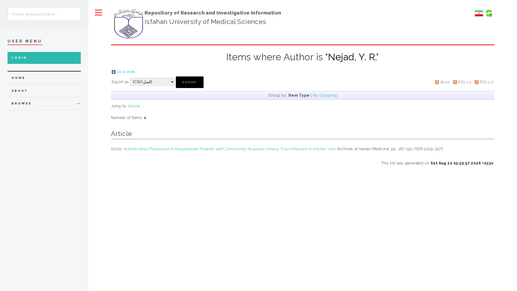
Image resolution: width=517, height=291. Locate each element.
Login (19, 57)
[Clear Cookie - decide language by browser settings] (488, 16)
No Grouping (325, 95)
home (18, 78)
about (20, 91)
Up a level (126, 71)
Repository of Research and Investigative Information (213, 13)
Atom (445, 82)
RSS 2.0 (487, 82)
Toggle (98, 13)
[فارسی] (479, 16)
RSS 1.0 (464, 82)
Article (134, 106)
